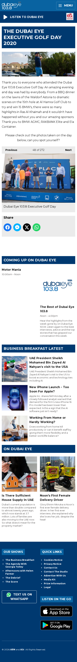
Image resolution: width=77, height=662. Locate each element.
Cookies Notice (53, 560)
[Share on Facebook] (7, 227)
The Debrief (12, 577)
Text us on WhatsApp (21, 597)
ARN (12, 649)
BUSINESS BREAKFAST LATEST (33, 348)
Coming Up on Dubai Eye (30, 260)
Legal (47, 587)
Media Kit (49, 579)
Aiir (22, 649)
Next (67, 150)
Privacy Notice (52, 564)
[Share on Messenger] (17, 227)
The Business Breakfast (19, 560)
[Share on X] (27, 227)
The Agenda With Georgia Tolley (16, 565)
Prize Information (55, 583)
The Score (11, 581)
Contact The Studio (56, 571)
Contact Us (50, 567)
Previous (9, 150)
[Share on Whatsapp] (36, 227)
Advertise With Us (55, 575)
